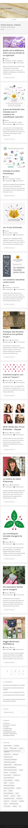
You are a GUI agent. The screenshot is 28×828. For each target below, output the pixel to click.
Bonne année (13, 748)
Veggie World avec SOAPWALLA (11, 642)
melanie (7, 59)
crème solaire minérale (10, 767)
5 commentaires (9, 342)
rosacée (13, 796)
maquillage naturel (9, 788)
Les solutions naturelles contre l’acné (13, 280)
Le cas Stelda (6, 726)
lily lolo (11, 783)
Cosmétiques (8, 60)
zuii (20, 806)
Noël (5, 790)
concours (15, 754)
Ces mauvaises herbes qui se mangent (13, 588)
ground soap (16, 775)
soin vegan (14, 801)
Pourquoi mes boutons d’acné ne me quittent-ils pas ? (13, 334)
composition (7, 754)
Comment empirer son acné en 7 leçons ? (13, 375)
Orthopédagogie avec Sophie (9, 732)
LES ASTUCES (15, 287)
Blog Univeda (6, 8)
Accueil (2, 29)
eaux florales (7, 775)
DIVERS (14, 60)
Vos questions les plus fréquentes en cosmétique (14, 685)
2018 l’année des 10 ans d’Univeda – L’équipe (13, 428)
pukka (17, 793)
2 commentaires (9, 382)
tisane (5, 803)
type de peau (7, 806)
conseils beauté (8, 757)
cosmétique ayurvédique (10, 759)
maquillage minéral (9, 785)
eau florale (13, 772)
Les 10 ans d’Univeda (12, 227)
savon (18, 796)
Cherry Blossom (6, 723)
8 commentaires (9, 62)
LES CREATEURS (12, 122)
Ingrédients (20, 60)
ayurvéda (16, 745)
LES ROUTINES (15, 485)
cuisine (21, 770)
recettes (6, 796)
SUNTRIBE (21, 801)
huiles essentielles (9, 777)
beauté (5, 748)
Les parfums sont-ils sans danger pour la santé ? (13, 692)
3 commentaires (9, 289)
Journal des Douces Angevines (9, 725)
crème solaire (17, 764)
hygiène (17, 780)
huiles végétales (8, 780)
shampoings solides (9, 798)
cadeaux (21, 748)
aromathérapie (8, 745)
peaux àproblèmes (8, 793)
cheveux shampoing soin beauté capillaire (12, 751)
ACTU (6, 122)
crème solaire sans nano (10, 770)
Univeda (20, 122)
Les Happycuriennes (7, 728)
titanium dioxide (13, 803)
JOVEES (5, 783)
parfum (10, 790)
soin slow (6, 801)
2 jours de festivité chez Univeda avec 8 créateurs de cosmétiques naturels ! (13, 113)
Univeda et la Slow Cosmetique (11, 172)
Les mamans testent (7, 730)
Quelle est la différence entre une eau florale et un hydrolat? (13, 53)
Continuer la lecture (10, 78)
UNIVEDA (15, 806)
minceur (19, 788)
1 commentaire (8, 180)
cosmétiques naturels (9, 762)
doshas (6, 772)
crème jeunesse (8, 764)
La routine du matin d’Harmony (12, 480)
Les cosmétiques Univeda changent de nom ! (12, 536)
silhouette (19, 798)
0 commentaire (8, 124)
